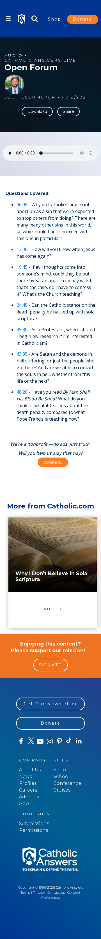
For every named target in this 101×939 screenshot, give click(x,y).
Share (68, 111)
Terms (25, 892)
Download (37, 111)
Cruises (61, 790)
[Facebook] (21, 741)
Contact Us (56, 892)
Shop (54, 19)
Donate (83, 19)
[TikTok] (69, 741)
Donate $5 (53, 462)
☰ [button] (8, 18)
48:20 (22, 392)
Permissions (33, 830)
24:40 (22, 305)
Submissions (34, 823)
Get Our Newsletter (50, 703)
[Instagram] (49, 741)
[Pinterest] (59, 741)
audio (13, 55)
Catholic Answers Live (40, 60)
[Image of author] (14, 84)
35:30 (22, 329)
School (61, 776)
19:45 (22, 267)
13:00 (22, 249)
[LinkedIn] (78, 741)
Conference (67, 783)
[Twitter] (30, 741)
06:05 (22, 204)
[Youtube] (40, 741)
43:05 (22, 354)
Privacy (39, 892)
